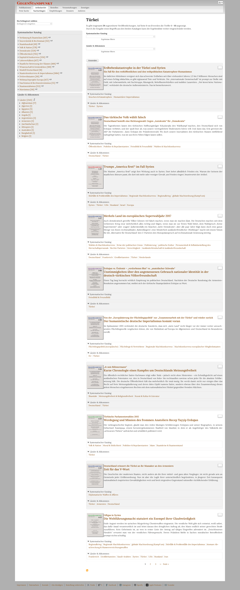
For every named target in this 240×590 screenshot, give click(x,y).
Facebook (112, 585)
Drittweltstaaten (29, 76)
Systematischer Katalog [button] (100, 94)
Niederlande (145, 257)
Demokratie (28, 50)
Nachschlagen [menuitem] (39, 11)
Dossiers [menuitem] (70, 11)
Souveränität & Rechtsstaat (35, 41)
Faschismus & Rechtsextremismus (37, 83)
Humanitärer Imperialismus (126, 97)
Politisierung (150, 245)
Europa (130, 205)
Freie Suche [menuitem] (24, 11)
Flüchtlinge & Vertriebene (132, 346)
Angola (26, 115)
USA (106, 205)
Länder (26, 100)
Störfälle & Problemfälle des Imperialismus (108, 195)
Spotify (140, 585)
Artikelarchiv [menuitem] (40, 7)
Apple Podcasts (155, 585)
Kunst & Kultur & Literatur (147, 396)
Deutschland (94, 155)
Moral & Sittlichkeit (112, 445)
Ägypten (27, 109)
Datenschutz (34, 585)
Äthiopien (28, 127)
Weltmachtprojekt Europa (34, 79)
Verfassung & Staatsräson (34, 37)
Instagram (126, 585)
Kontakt (45, 585)
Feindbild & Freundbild (141, 146)
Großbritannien (121, 257)
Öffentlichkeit (95, 146)
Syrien (100, 106)
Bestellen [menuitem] (54, 7)
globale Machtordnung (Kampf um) (188, 195)
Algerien (27, 106)
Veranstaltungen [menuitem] (69, 7)
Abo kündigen (57, 585)
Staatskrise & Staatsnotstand (169, 445)
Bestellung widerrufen (75, 585)
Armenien (101, 504)
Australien (28, 130)
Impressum (21, 585)
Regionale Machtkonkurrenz (142, 195)
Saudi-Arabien (124, 556)
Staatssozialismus (30, 86)
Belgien (26, 136)
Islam (152, 445)
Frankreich (107, 257)
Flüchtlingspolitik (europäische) (103, 346)
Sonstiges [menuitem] (85, 7)
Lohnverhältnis (29, 60)
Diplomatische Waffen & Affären (103, 494)
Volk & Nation (95, 445)
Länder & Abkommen (95, 46)
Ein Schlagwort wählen (27, 21)
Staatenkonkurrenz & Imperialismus (39, 73)
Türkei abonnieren (87, 570)
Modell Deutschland (31, 70)
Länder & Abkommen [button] (99, 103)
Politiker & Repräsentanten (116, 146)
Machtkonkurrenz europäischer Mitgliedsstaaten (197, 346)
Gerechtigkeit (133, 248)
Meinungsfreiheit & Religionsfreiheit (116, 396)
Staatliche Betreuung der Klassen (38, 63)
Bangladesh (28, 133)
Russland (114, 205)
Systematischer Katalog (96, 33)
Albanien (27, 112)
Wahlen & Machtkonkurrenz (167, 146)
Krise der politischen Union (130, 245)
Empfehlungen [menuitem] (56, 11)
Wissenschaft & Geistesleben (35, 67)
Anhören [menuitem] (81, 11)
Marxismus (27, 89)
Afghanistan (29, 103)
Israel (122, 205)
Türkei (92, 106)
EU (90, 356)
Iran (166, 556)
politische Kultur (166, 245)
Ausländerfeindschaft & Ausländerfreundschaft (164, 248)
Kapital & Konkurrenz (32, 57)
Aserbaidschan (30, 124)
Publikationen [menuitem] (25, 7)
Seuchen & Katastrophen (100, 97)
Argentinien (29, 118)
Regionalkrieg (164, 195)
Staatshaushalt (28, 44)
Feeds (92, 585)
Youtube (171, 585)
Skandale (93, 396)
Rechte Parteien (117, 248)
